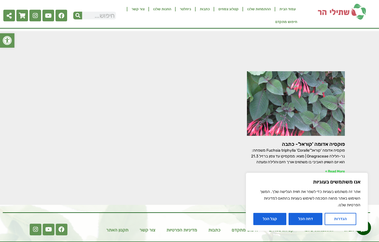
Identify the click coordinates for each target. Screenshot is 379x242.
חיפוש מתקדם (286, 22)
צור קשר (138, 9)
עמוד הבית (287, 9)
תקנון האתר (117, 230)
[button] (7, 40)
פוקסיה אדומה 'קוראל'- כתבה (313, 144)
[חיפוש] (77, 15)
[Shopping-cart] (22, 15)
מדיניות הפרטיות (181, 230)
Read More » (335, 171)
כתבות (205, 9)
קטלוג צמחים (228, 9)
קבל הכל (270, 218)
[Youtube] (48, 15)
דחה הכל (305, 218)
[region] (307, 202)
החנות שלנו (162, 9)
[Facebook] (61, 15)
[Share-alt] (9, 15)
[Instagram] (35, 15)
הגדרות (340, 218)
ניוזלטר (185, 9)
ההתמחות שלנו (259, 9)
